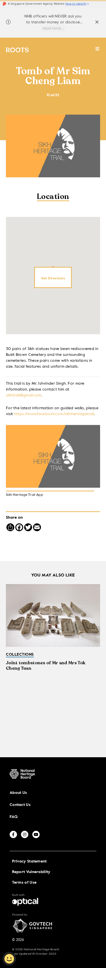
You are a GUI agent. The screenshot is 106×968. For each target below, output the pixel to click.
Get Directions (53, 278)
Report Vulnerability (31, 872)
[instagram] (24, 834)
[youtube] (36, 834)
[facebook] (13, 834)
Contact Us (20, 805)
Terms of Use (24, 883)
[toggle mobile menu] (97, 51)
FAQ (14, 817)
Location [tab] (53, 197)
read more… (53, 28)
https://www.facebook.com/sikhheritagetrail (54, 414)
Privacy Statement (29, 861)
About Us (18, 793)
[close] (97, 22)
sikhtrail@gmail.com (23, 395)
